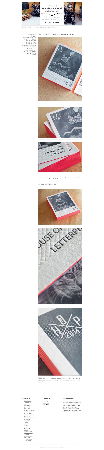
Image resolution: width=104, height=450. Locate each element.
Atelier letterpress (27, 402)
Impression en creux (28, 431)
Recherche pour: (46, 401)
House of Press (30, 47)
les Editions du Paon (28, 433)
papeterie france (27, 440)
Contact (36, 27)
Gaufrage (26, 427)
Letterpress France (28, 436)
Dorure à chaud (27, 419)
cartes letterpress (27, 411)
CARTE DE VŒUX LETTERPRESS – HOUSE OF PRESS (56, 34)
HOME (24, 27)
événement (32, 45)
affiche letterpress (27, 401)
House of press (48, 380)
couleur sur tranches (28, 414)
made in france (27, 437)
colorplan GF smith (66, 378)
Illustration (31, 48)
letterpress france (73, 380)
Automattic (62, 447)
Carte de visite (27, 407)
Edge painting (41, 380)
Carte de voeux (46, 378)
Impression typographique (57, 380)
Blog (29, 27)
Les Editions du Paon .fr (48, 27)
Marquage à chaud (28, 439)
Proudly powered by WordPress (46, 447)
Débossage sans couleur (29, 417)
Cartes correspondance (29, 410)
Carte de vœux (27, 408)
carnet (25, 404)
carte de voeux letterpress (55, 378)
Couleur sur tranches (75, 378)
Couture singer (27, 416)
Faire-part (26, 425)
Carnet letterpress (27, 405)
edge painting (27, 420)
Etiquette (26, 422)
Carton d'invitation (27, 413)
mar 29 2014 (32, 34)
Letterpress (31, 51)
